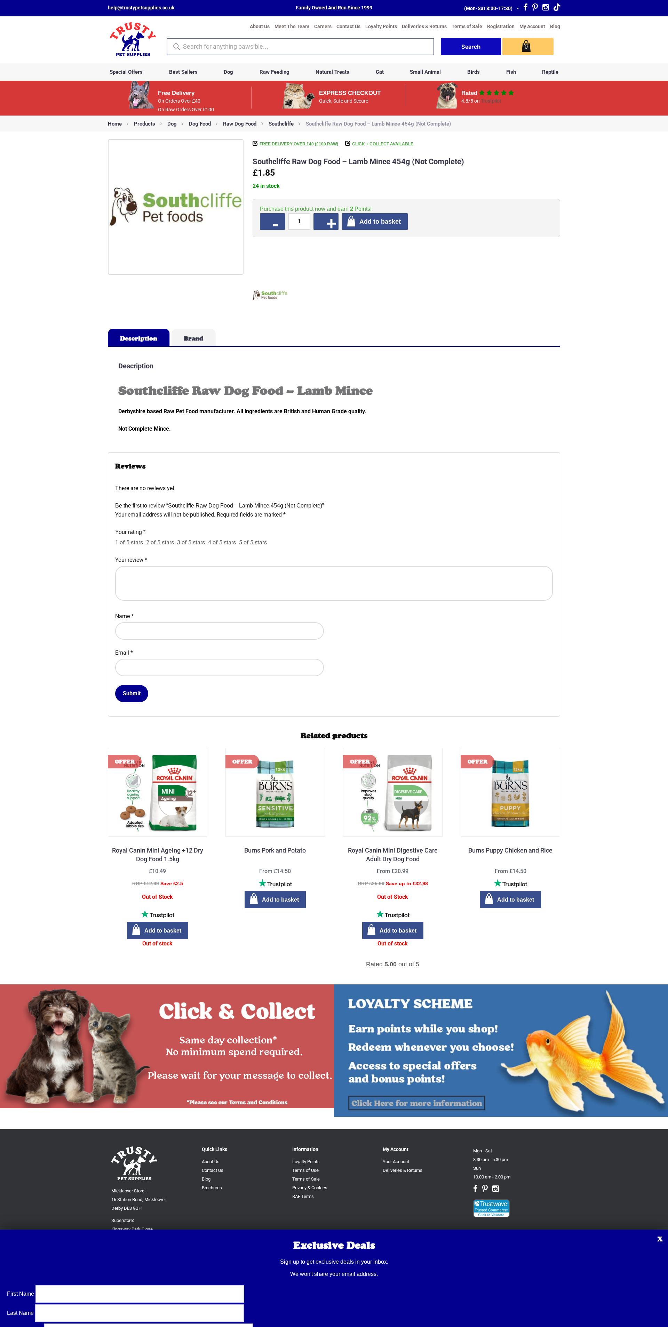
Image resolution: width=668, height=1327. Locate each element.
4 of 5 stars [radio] (222, 542)
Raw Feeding (274, 72)
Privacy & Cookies (309, 1187)
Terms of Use (305, 1170)
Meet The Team (292, 26)
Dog (228, 72)
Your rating (130, 532)
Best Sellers (183, 72)
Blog (555, 26)
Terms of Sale (467, 26)
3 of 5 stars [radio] (191, 542)
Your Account (396, 1161)
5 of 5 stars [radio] (253, 542)
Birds (473, 72)
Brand (194, 338)
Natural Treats (332, 72)
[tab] (139, 337)
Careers (323, 26)
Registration (501, 26)
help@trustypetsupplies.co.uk (141, 7)
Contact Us (348, 26)
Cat (380, 72)
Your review (131, 560)
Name (124, 616)
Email (124, 652)
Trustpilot (491, 101)
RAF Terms (303, 1196)
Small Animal (425, 72)
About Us (260, 26)
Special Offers (126, 72)
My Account (532, 26)
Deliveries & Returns (424, 26)
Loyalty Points (381, 26)
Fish (511, 72)
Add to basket (380, 221)
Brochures (212, 1187)
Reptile (550, 72)
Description (138, 338)
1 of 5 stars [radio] (129, 542)
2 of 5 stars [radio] (160, 542)
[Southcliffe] (270, 296)
